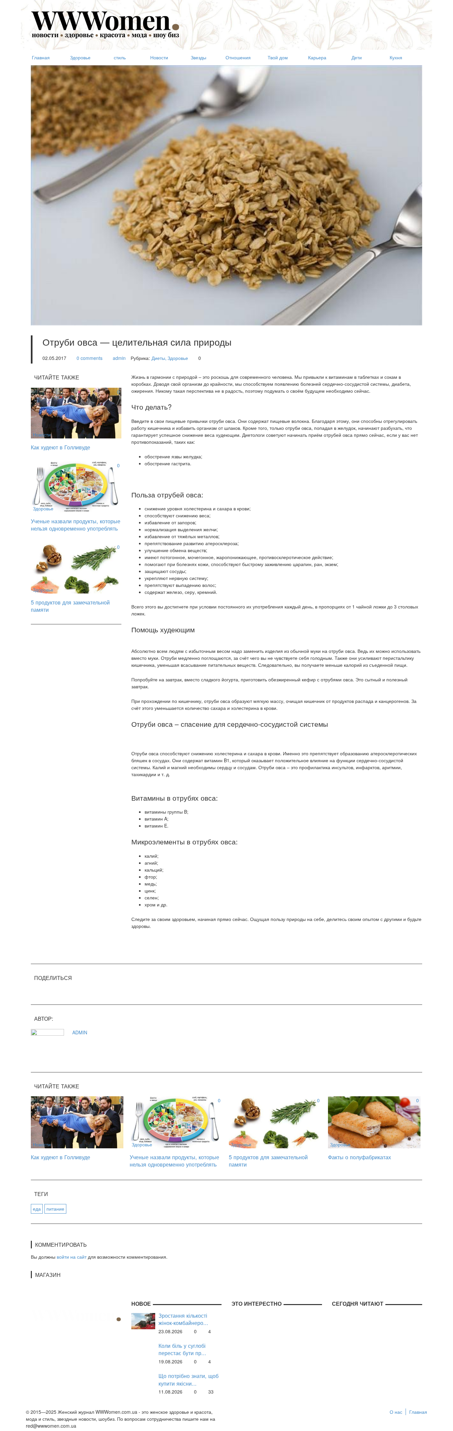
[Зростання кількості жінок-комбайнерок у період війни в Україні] (143, 1320)
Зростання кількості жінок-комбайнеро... (183, 1319)
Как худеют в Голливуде (60, 447)
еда (37, 1208)
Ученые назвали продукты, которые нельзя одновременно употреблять (75, 525)
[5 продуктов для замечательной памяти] (76, 567)
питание (55, 1208)
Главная (418, 1411)
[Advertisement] (301, 22)
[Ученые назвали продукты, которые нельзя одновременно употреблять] (76, 486)
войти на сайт (72, 1256)
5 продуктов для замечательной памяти (70, 606)
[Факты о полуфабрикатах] (374, 1121)
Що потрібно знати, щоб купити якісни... (189, 1379)
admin (119, 358)
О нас (396, 1411)
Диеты (158, 358)
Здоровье (177, 358)
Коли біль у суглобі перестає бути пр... (182, 1349)
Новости (42, 434)
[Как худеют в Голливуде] (76, 412)
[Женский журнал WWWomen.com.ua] (105, 24)
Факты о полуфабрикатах (359, 1157)
